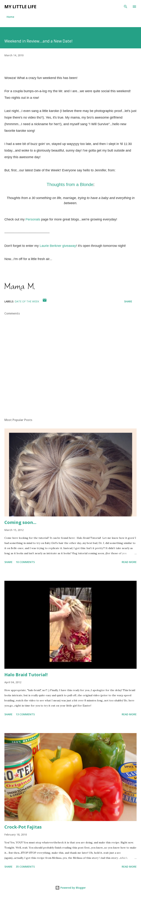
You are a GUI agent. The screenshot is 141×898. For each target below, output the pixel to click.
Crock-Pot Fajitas (23, 827)
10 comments (25, 562)
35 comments (25, 866)
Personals (33, 219)
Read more (129, 562)
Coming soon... (20, 522)
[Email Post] (44, 301)
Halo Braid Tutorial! (26, 674)
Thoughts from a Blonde (70, 184)
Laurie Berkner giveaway (58, 246)
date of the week (27, 301)
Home (10, 17)
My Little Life (20, 6)
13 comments (25, 714)
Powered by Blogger (73, 887)
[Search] (125, 6)
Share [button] (128, 301)
